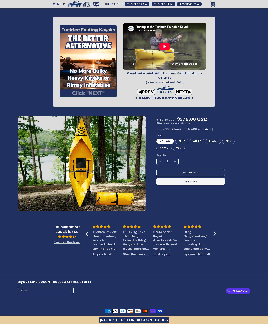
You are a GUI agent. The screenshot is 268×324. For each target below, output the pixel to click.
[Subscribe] (70, 290)
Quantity (161, 155)
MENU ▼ (59, 4)
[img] (67, 237)
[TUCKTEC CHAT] (97, 3)
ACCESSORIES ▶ (189, 4)
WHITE (197, 141)
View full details (169, 192)
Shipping (161, 123)
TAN (178, 148)
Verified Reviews (67, 242)
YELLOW (165, 141)
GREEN (164, 148)
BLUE (182, 141)
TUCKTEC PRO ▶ (136, 4)
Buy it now (190, 181)
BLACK (213, 141)
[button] (88, 234)
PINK (228, 141)
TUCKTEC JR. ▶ (163, 4)
